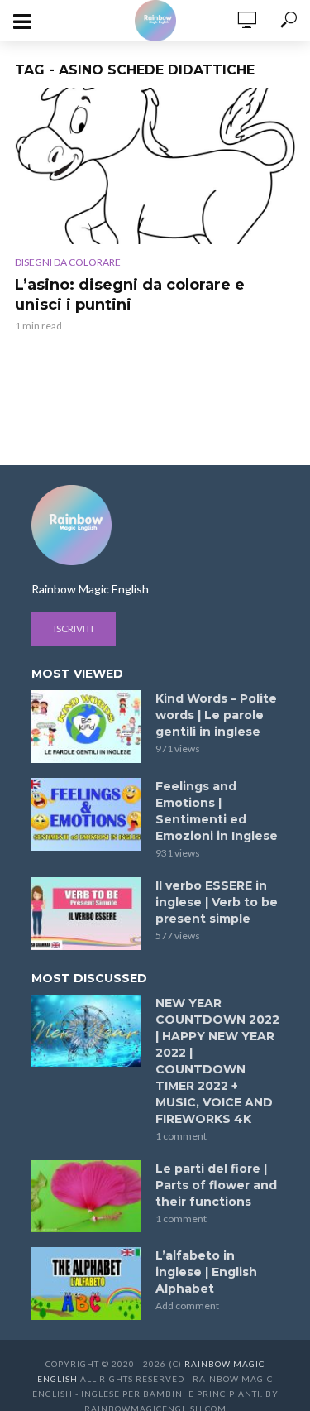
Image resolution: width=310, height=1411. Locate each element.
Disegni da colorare (68, 262)
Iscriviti (73, 628)
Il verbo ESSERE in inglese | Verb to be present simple (216, 902)
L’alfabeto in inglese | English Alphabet (206, 1272)
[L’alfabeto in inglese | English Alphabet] (86, 1283)
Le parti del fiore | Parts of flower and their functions (216, 1185)
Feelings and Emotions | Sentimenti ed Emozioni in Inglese (216, 811)
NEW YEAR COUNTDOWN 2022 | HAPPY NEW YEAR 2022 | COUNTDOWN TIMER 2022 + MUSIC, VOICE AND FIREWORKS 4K (217, 1061)
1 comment (181, 1136)
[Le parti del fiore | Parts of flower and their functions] (86, 1196)
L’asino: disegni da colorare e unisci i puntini (130, 295)
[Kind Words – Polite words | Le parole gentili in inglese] (86, 726)
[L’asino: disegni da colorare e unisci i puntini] (155, 166)
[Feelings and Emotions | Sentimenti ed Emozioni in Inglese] (86, 814)
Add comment (187, 1305)
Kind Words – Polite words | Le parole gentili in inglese (216, 715)
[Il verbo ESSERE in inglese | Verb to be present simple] (86, 913)
